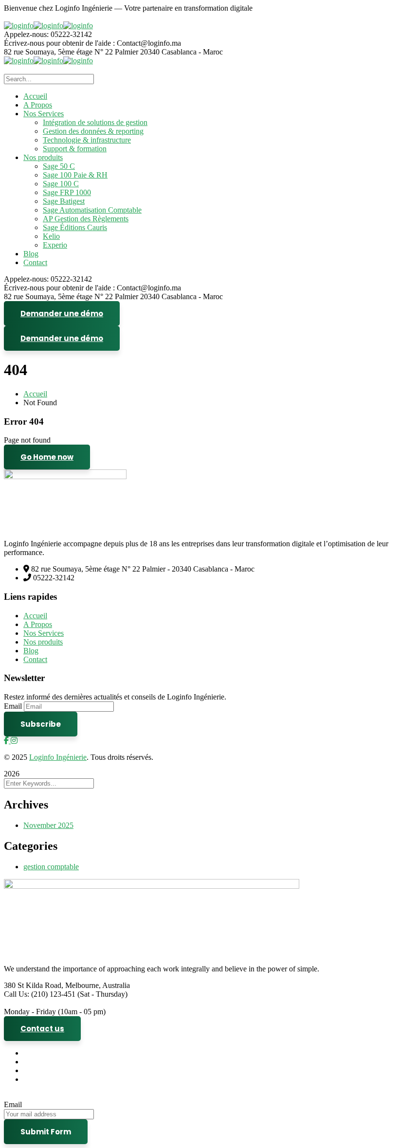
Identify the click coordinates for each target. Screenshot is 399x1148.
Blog (30, 650)
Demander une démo (61, 313)
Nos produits (43, 642)
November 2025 (48, 825)
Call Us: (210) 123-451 (39, 994)
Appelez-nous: (27, 34)
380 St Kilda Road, (33, 985)
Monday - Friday (30, 1011)
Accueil (35, 394)
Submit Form (45, 1132)
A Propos (37, 624)
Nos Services (43, 633)
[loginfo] (19, 25)
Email (13, 706)
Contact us (42, 1028)
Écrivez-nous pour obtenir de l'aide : (59, 43)
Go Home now (46, 457)
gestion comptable (51, 866)
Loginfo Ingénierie (58, 757)
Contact (35, 659)
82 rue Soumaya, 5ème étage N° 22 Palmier (72, 52)
